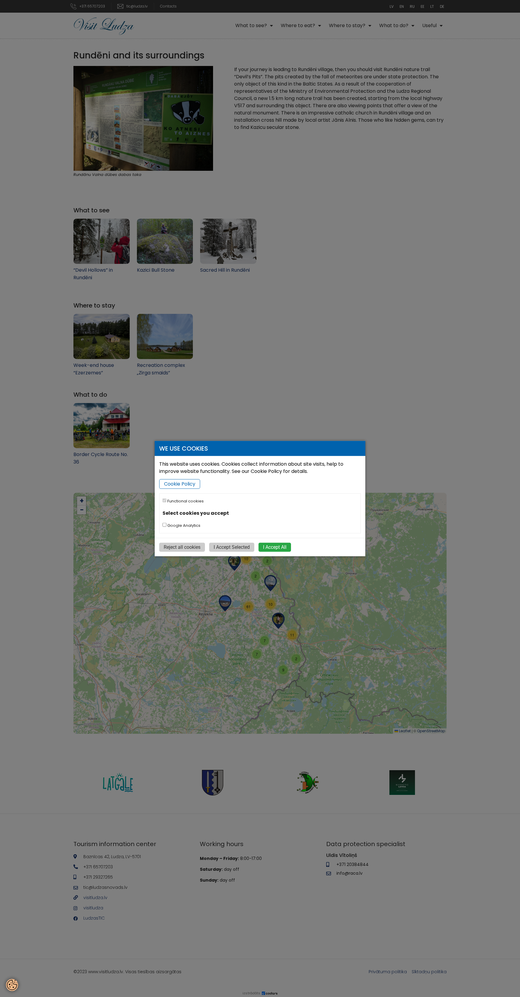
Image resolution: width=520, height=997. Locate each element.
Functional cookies (185, 501)
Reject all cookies (182, 547)
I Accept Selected (232, 547)
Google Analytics (183, 525)
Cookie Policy (179, 483)
